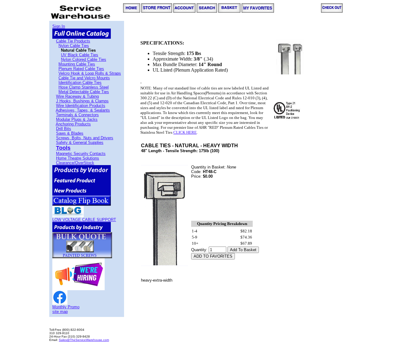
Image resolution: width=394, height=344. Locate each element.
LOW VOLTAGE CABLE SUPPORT (84, 219)
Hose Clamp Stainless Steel (83, 87)
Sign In (58, 26)
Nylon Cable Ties (73, 45)
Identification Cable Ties (80, 82)
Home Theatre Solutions (77, 158)
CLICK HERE (185, 132)
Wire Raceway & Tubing (77, 96)
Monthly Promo (65, 307)
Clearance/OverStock (75, 162)
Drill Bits (63, 128)
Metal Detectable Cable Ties (83, 91)
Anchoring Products (73, 124)
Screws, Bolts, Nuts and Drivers (84, 138)
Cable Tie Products (73, 41)
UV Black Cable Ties (79, 55)
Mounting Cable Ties (76, 64)
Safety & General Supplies (79, 142)
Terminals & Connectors (77, 115)
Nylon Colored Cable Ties (83, 59)
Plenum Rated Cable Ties (81, 68)
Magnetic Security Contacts (81, 153)
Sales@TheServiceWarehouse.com (84, 340)
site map (60, 311)
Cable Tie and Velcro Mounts (84, 78)
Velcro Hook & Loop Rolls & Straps (89, 73)
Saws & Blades (69, 133)
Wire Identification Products (80, 105)
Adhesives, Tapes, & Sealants (83, 110)
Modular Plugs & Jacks (77, 119)
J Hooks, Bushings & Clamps (82, 101)
